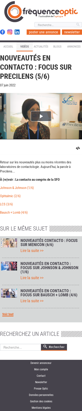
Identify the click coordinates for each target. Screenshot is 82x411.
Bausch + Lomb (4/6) (14, 212)
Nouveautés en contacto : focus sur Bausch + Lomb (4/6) (48, 293)
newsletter (72, 32)
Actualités (41, 46)
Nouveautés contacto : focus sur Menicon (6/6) (49, 243)
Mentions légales (41, 407)
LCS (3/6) (6, 204)
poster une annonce (43, 32)
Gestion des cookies (41, 401)
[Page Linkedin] (17, 31)
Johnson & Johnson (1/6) (17, 188)
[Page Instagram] (9, 31)
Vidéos (24, 46)
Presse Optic (41, 388)
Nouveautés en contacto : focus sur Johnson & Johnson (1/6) (49, 268)
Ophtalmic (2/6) (10, 196)
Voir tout (7, 314)
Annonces (74, 46)
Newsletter (41, 382)
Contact (41, 375)
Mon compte (41, 369)
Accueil (8, 46)
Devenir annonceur (41, 363)
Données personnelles (41, 395)
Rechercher (56, 347)
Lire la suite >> (32, 251)
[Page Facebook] (2, 31)
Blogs (57, 46)
